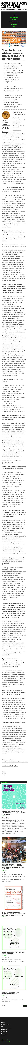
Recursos (14, 24)
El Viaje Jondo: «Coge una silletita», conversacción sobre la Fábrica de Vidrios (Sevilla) (14, 914)
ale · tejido (6, 817)
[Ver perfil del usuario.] (6, 118)
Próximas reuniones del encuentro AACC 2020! (10, 993)
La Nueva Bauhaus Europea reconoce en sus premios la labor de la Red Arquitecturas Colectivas (13, 866)
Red (2, 1026)
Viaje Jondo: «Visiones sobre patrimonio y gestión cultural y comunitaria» (13, 812)
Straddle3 (7, 70)
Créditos (3, 1035)
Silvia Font (16, 64)
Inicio (3, 1020)
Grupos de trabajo (14, 22)
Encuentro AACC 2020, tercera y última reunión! (13, 953)
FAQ (14, 26)
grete (5, 872)
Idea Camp (10, 173)
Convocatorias (14, 17)
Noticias (3, 1022)
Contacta (4, 1031)
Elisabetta (6, 122)
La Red (14, 19)
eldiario (15, 79)
